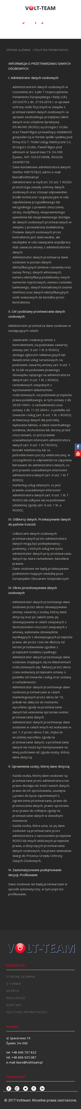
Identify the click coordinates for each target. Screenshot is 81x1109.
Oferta (12, 991)
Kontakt (14, 1005)
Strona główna (18, 50)
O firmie (13, 984)
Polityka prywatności (27, 1012)
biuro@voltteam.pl (25, 177)
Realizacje (15, 998)
